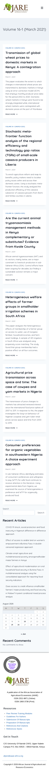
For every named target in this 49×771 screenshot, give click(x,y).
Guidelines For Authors (16, 717)
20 (25, 621)
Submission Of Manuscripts (18, 720)
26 (18, 625)
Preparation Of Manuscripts (18, 723)
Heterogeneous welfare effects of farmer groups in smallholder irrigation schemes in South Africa (23, 306)
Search (6, 509)
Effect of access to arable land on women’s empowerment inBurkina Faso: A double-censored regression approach (25, 543)
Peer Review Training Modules (19, 713)
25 (12, 625)
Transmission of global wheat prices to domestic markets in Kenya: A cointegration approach (23, 62)
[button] (42, 8)
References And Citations (17, 726)
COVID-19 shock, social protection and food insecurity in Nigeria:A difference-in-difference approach (26, 530)
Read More (11, 114)
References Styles (14, 729)
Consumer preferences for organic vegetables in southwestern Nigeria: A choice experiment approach (24, 454)
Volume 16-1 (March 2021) (15, 48)
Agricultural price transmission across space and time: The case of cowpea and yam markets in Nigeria (23, 382)
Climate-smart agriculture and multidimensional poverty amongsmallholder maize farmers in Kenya (25, 556)
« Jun (23, 634)
